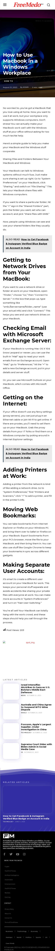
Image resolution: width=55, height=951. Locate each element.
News (23, 695)
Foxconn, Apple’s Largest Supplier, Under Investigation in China (36, 727)
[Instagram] (24, 854)
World (24, 712)
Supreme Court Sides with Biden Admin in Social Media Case (36, 747)
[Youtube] (17, 854)
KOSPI (26, 87)
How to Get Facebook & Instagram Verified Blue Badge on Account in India (26, 817)
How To (8, 81)
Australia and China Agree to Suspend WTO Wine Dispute (36, 707)
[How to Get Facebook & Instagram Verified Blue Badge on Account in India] (27, 799)
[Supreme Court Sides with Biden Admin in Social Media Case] (11, 751)
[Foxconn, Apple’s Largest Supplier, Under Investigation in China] (11, 731)
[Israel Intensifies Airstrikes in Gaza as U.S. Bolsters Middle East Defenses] (11, 692)
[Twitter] (11, 854)
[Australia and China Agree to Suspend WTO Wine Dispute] (11, 711)
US (22, 752)
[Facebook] (4, 854)
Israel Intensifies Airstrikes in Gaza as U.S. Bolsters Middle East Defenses (35, 688)
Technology (26, 732)
